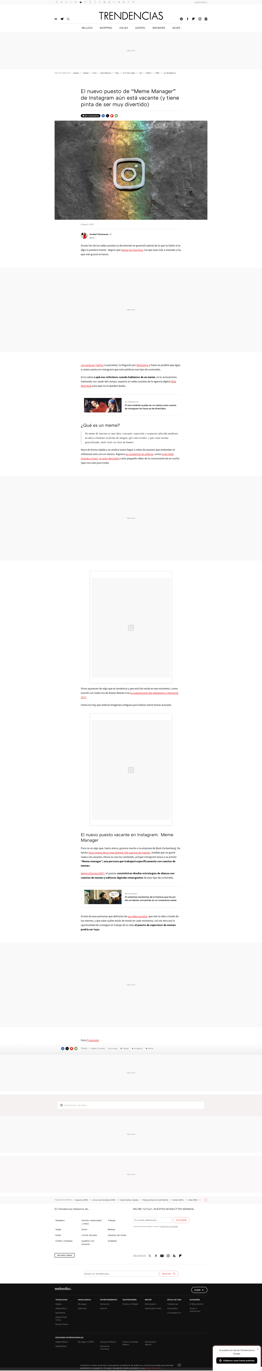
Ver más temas (64, 1255)
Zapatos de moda (117, 1235)
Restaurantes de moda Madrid (156, 1200)
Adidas (86, 73)
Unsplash (93, 1040)
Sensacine (104, 1304)
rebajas (76, 73)
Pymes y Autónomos (195, 1309)
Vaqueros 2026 (81, 1200)
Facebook (187, 19)
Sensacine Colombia (104, 1347)
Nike (117, 73)
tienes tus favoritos (132, 250)
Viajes (58, 1229)
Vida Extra (82, 1308)
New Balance (105, 73)
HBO (157, 73)
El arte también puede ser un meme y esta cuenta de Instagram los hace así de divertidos (150, 407)
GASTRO (140, 27)
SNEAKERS (158, 27)
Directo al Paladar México (130, 1343)
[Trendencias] (131, 15)
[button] (100, 234)
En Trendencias (132, 402)
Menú (56, 19)
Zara (94, 73)
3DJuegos (82, 1304)
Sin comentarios (92, 116)
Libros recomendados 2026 (104, 1200)
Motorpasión (150, 1304)
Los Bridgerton (169, 73)
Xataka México (61, 1342)
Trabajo (125, 1048)
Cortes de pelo (89, 1235)
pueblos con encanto (88, 1242)
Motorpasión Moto (153, 1308)
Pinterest (181, 19)
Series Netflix (178, 1200)
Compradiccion (174, 1312)
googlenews (206, 19)
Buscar (68, 19)
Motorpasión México (150, 1343)
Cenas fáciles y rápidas (129, 1200)
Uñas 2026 (193, 1200)
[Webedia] (63, 1288)
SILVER (176, 27)
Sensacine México (108, 1342)
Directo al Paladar (130, 1304)
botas (58, 1235)
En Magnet (132, 894)
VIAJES (123, 27)
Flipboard (193, 19)
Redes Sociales (98, 1048)
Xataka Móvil (61, 1308)
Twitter (107, 115)
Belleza (111, 1229)
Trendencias (172, 1304)
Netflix (148, 73)
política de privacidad (169, 1226)
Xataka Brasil (61, 1346)
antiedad (112, 1240)
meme (150, 1048)
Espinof (103, 1308)
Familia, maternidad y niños (91, 1222)
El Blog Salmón (196, 1304)
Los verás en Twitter (92, 365)
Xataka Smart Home (61, 1318)
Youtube (162, 1255)
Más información (153, 1368)
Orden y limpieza (63, 1240)
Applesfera (60, 1312)
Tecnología (112, 1048)
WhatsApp (142, 365)
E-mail (116, 115)
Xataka (58, 1304)
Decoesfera (172, 1308)
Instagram (200, 19)
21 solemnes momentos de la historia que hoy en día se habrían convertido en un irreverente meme (150, 899)
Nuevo (62, 19)
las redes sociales (137, 916)
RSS (174, 1255)
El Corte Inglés (129, 73)
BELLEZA (87, 27)
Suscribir (181, 1220)
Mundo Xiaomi (61, 1324)
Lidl (140, 73)
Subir (197, 1290)
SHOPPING (106, 27)
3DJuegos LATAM (86, 1342)
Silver (84, 1229)
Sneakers (60, 1220)
